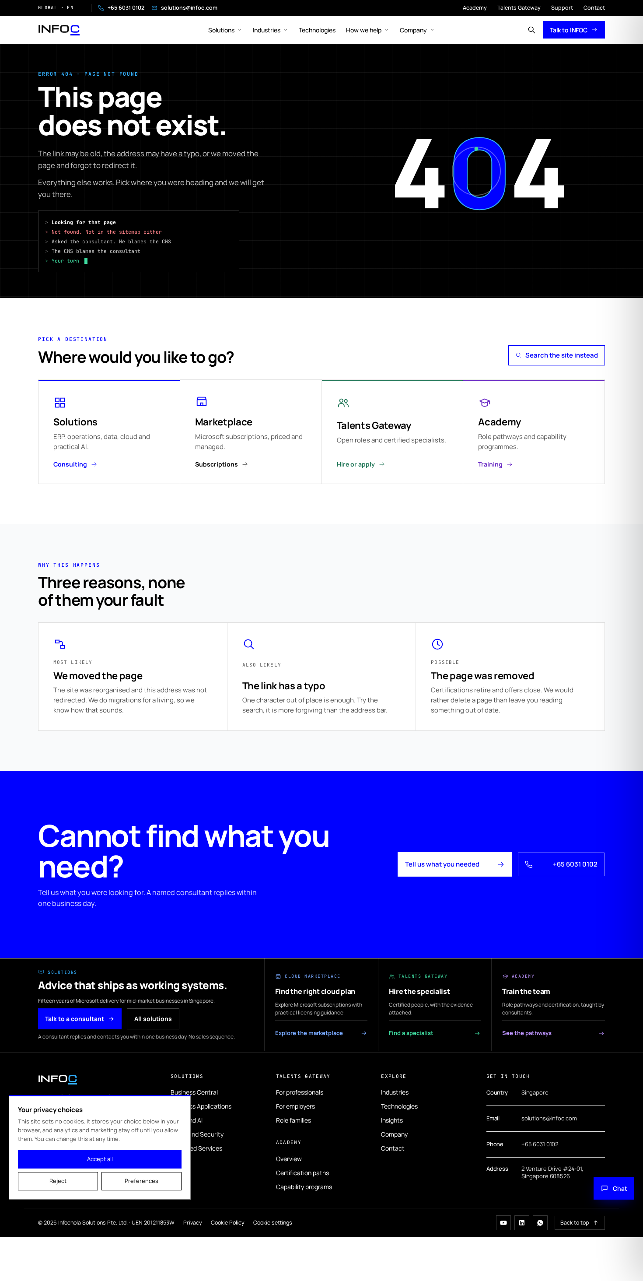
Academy (475, 7)
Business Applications (201, 1106)
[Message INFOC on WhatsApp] (540, 1222)
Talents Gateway (519, 7)
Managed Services (196, 1148)
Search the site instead (561, 355)
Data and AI (187, 1120)
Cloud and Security (197, 1134)
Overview (289, 1159)
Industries (266, 30)
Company (413, 30)
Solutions (221, 30)
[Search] (531, 30)
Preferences (141, 1181)
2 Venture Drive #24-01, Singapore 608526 (552, 1172)
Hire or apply (356, 464)
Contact (594, 7)
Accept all (100, 1159)
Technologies (317, 30)
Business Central (194, 1092)
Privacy (192, 1222)
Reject (57, 1181)
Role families (293, 1120)
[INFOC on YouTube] (503, 1222)
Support (562, 7)
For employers (295, 1106)
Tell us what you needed (442, 864)
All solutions (153, 1018)
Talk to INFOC (568, 30)
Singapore (535, 1092)
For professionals (299, 1092)
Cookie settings (272, 1222)
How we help (363, 30)
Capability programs (304, 1187)
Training (490, 464)
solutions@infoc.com (189, 7)
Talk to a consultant (74, 1018)
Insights (392, 1120)
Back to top (574, 1222)
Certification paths (302, 1173)
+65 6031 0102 (126, 7)
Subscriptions (216, 464)
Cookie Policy (228, 1222)
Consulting (70, 464)
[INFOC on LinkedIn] (521, 1222)
